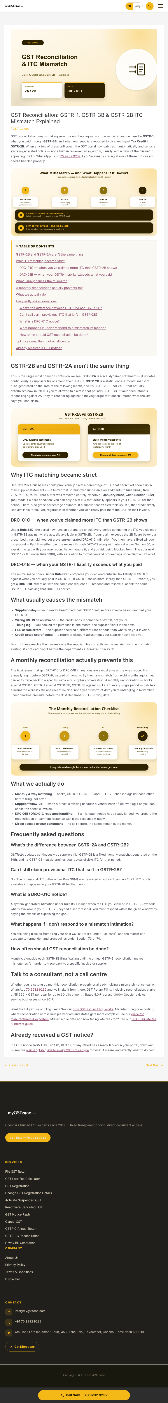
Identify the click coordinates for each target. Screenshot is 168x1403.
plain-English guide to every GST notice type (57, 1050)
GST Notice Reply (18, 1214)
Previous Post (16, 1065)
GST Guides (21, 128)
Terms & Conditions (19, 1272)
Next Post (154, 1065)
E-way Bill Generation (20, 1243)
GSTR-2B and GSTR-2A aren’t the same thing (49, 254)
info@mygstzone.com (30, 1311)
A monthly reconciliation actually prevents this (49, 288)
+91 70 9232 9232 (28, 1321)
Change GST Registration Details (28, 1193)
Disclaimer (12, 1279)
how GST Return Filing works (93, 1009)
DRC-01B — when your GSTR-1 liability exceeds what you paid (65, 275)
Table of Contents (36, 246)
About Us (11, 1257)
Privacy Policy (15, 1264)
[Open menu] (160, 6)
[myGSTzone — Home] (14, 6)
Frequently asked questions (36, 301)
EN (129, 6)
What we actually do (31, 294)
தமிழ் (137, 6)
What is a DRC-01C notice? (39, 321)
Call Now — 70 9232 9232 (28, 1137)
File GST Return (16, 1171)
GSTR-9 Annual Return (21, 1228)
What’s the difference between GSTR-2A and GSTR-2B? (60, 308)
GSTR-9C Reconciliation (22, 1236)
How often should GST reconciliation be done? (53, 335)
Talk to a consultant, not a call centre (43, 341)
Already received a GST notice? (39, 348)
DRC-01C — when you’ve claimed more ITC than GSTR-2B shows (68, 268)
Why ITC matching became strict (40, 261)
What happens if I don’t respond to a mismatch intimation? (62, 328)
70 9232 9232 (70, 156)
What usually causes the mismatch (41, 281)
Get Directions (24, 1346)
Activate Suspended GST (23, 1200)
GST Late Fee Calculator (22, 1179)
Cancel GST (13, 1221)
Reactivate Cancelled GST (24, 1207)
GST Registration (17, 1186)
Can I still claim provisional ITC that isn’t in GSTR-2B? (58, 315)
